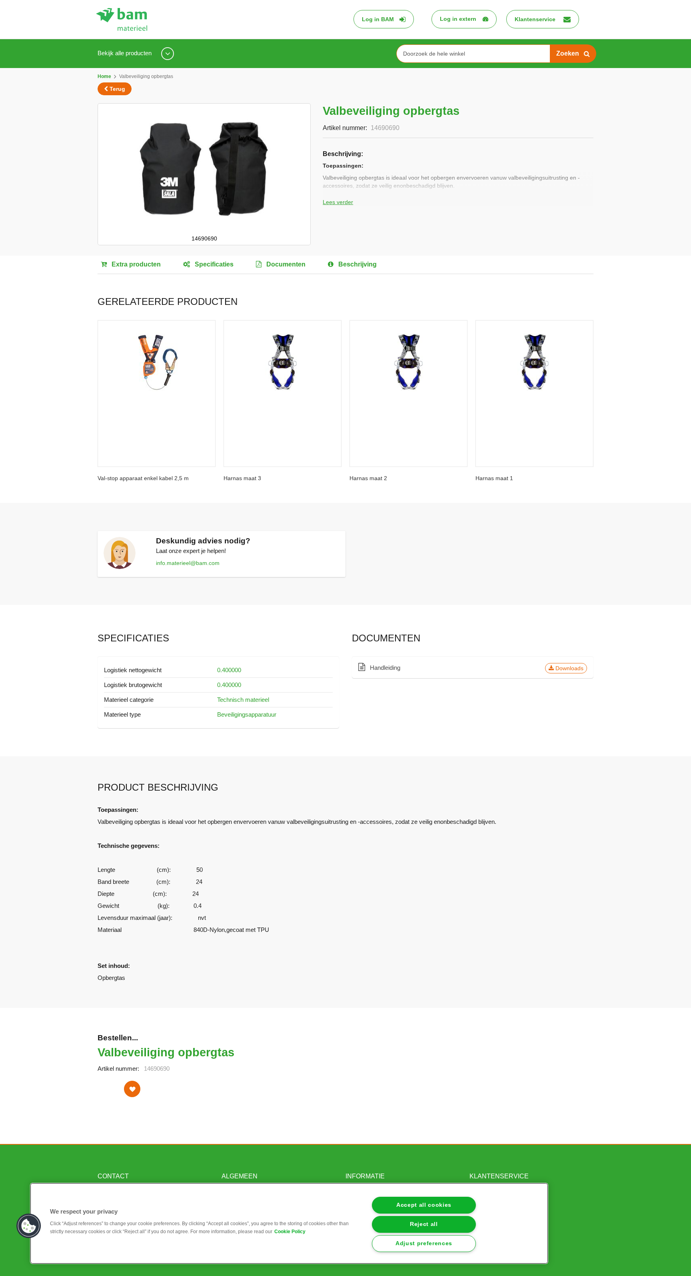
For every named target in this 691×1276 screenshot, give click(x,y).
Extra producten (135, 264)
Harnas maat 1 (494, 478)
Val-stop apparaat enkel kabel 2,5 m (143, 478)
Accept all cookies (423, 1205)
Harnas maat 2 (368, 478)
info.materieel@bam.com (188, 563)
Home (104, 76)
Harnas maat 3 (242, 478)
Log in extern (458, 19)
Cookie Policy (290, 1231)
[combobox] (476, 53)
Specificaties (213, 264)
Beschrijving (357, 264)
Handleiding (475, 667)
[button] (29, 1226)
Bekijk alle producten (125, 53)
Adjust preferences (423, 1243)
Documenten (285, 264)
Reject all (424, 1224)
